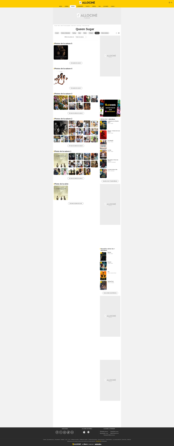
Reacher (109, 252)
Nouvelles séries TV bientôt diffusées (110, 181)
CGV (69, 439)
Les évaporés (110, 140)
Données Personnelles (93, 439)
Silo (108, 271)
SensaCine (112, 431)
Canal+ (113, 6)
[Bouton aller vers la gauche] (116, 33)
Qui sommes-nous (50, 439)
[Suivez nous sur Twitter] (61, 432)
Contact (44, 439)
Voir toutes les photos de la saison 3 (76, 113)
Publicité (62, 439)
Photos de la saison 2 (63, 119)
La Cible (109, 150)
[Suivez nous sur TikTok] (68, 432)
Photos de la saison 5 (63, 43)
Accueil (55, 25)
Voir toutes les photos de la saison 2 (76, 145)
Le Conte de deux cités (112, 169)
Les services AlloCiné (117, 439)
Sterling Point (111, 281)
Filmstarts (102, 431)
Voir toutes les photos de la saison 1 (76, 178)
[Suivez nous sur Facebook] (57, 432)
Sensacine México (108, 435)
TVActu (88, 6)
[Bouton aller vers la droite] (119, 33)
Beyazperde (102, 433)
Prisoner (109, 262)
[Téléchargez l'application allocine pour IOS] (85, 432)
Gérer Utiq (124, 439)
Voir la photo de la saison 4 (76, 88)
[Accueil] (87, 2)
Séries (73, 6)
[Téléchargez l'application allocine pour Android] (89, 432)
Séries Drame (73, 25)
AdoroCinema (113, 433)
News (60, 6)
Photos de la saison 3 (63, 94)
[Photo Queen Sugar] (61, 52)
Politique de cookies (75, 439)
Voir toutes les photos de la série (76, 203)
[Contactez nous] (72, 432)
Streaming (80, 6)
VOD (99, 6)
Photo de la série (61, 184)
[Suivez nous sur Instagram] (65, 432)
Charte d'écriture (109, 439)
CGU (66, 439)
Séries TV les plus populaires (65, 25)
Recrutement (57, 439)
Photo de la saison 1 (62, 151)
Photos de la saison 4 (63, 69)
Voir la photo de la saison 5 (76, 63)
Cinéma (66, 6)
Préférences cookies (83, 439)
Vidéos (94, 6)
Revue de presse (101, 439)
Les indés (105, 6)
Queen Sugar (79, 25)
